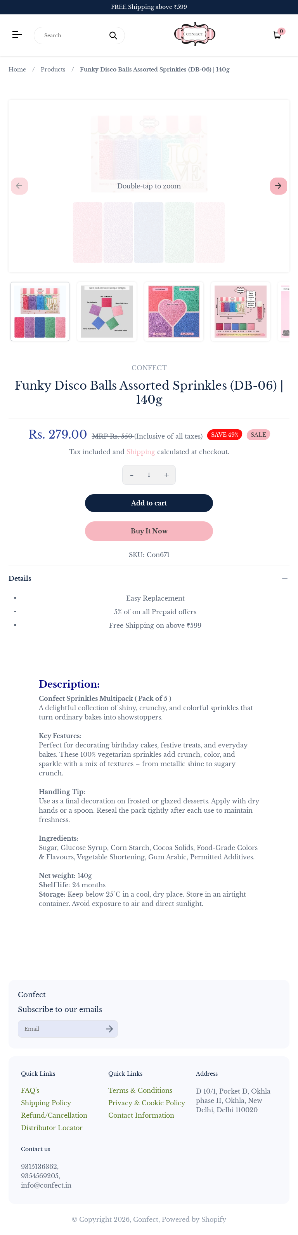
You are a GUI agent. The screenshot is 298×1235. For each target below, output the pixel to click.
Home (17, 69)
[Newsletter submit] (109, 1029)
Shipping (140, 452)
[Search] (113, 35)
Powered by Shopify (194, 1219)
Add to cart (149, 503)
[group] (39, 311)
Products (53, 69)
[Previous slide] (19, 186)
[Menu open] (18, 35)
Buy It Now (149, 531)
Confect (145, 1219)
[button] (149, 186)
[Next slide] (278, 186)
